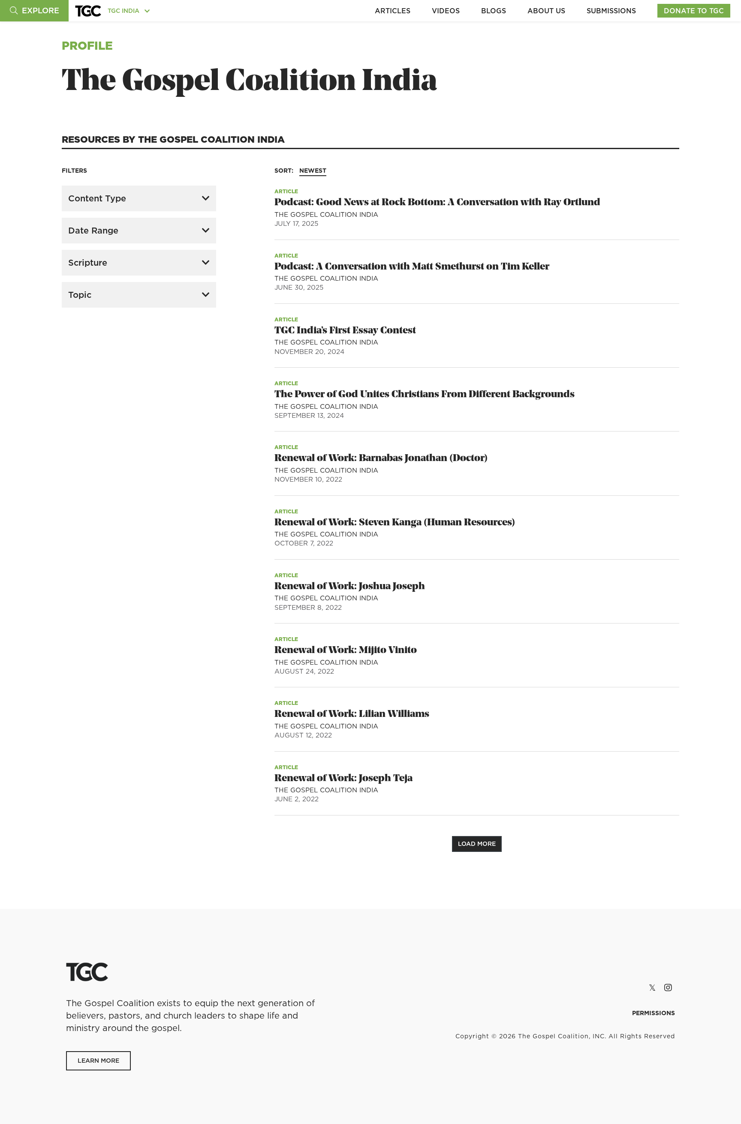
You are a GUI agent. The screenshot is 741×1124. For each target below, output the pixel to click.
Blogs (493, 10)
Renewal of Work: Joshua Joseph (349, 587)
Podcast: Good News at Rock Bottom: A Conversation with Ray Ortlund (437, 203)
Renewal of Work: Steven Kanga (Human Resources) (394, 523)
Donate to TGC (694, 10)
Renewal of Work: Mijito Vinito (345, 651)
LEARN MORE (98, 1060)
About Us (546, 10)
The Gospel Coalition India (326, 214)
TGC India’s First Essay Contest (345, 331)
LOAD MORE (477, 843)
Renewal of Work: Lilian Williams (351, 714)
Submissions (611, 10)
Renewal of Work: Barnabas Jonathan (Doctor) (381, 459)
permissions (653, 1013)
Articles (392, 10)
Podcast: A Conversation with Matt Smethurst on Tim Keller (411, 267)
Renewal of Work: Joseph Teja (343, 779)
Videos (446, 10)
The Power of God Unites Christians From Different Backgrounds (424, 395)
